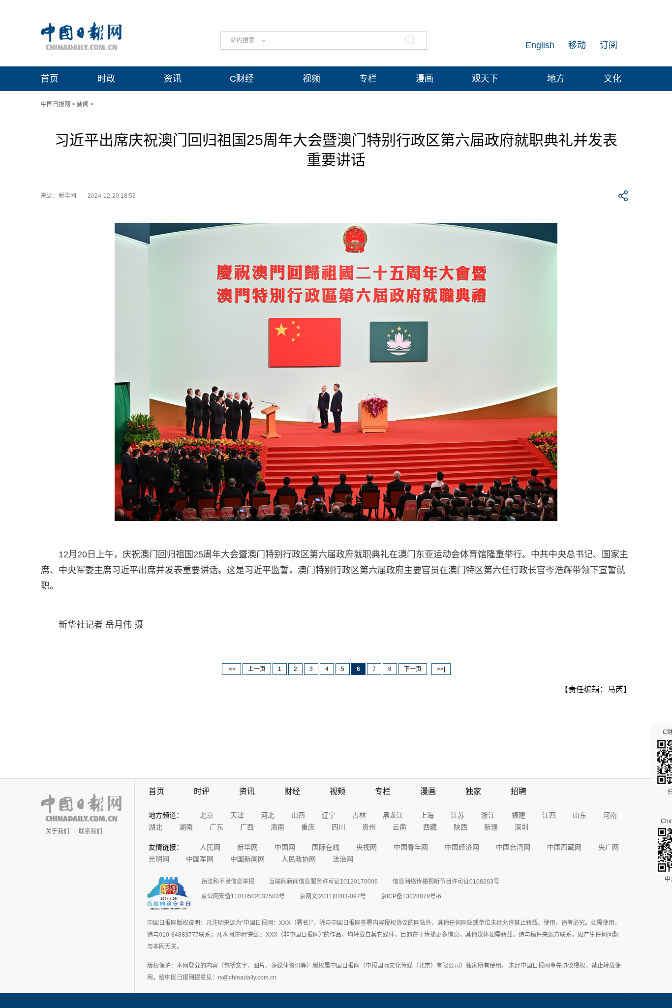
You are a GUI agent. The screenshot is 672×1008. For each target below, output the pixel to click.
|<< (231, 669)
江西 (549, 815)
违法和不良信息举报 (227, 881)
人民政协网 (298, 859)
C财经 (242, 79)
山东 (579, 815)
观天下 (485, 79)
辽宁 (329, 815)
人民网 (210, 847)
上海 (427, 815)
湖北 (155, 827)
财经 (292, 791)
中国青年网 (411, 847)
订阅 (608, 45)
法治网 (343, 859)
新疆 (491, 827)
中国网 (285, 847)
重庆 (308, 827)
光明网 (159, 859)
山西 (298, 815)
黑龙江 (393, 815)
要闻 (83, 104)
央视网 (366, 847)
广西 (247, 827)
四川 (338, 827)
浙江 (488, 815)
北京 (207, 815)
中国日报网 (55, 104)
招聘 (518, 791)
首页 (50, 79)
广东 (216, 827)
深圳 (521, 827)
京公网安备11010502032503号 (243, 896)
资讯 (173, 79)
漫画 (424, 79)
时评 (202, 791)
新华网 (247, 847)
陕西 (460, 827)
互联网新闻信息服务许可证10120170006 (323, 881)
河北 (268, 815)
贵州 (369, 827)
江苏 (457, 815)
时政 (106, 79)
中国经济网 (462, 847)
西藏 (430, 827)
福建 (518, 815)
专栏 (368, 79)
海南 (277, 827)
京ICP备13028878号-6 (411, 896)
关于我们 (57, 831)
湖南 (186, 827)
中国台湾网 (513, 847)
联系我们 (90, 831)
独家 (473, 791)
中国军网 (200, 859)
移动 (577, 45)
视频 (311, 79)
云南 (399, 827)
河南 (610, 815)
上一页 (257, 669)
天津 (237, 815)
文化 (612, 79)
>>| (441, 669)
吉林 (359, 815)
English (539, 45)
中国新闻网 (247, 859)
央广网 (608, 847)
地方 (556, 79)
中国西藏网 (564, 847)
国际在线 (325, 847)
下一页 (413, 669)
